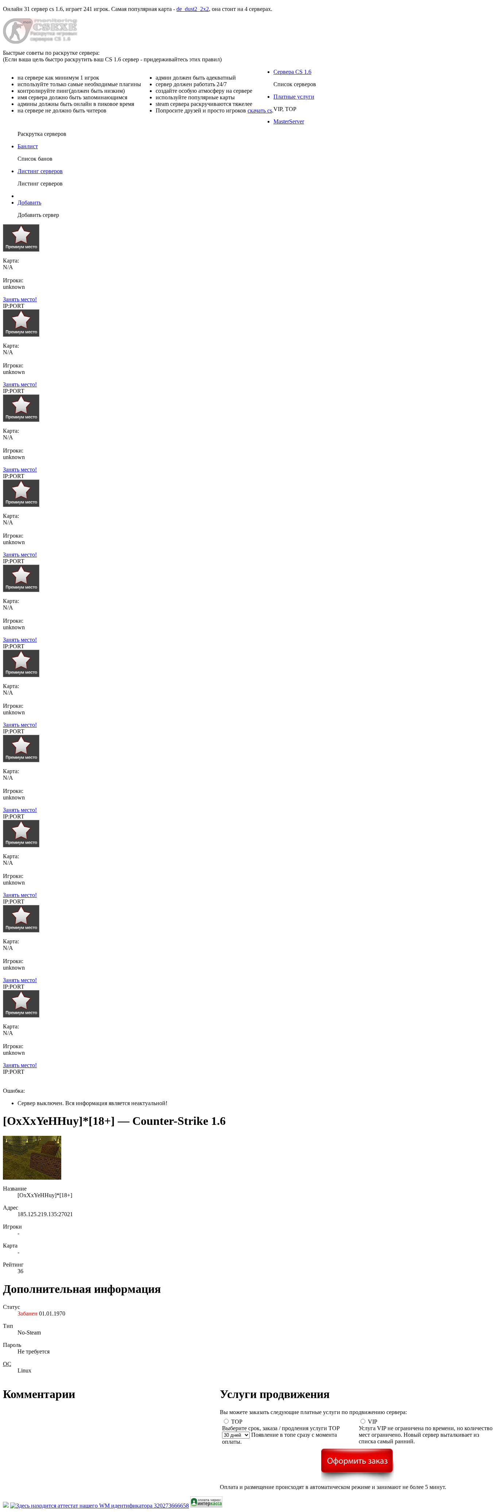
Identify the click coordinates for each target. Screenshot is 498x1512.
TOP (236, 1422)
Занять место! (20, 299)
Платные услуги (293, 96)
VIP (372, 1422)
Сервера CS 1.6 (292, 72)
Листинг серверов (40, 171)
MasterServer (288, 121)
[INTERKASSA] (206, 1506)
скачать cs (260, 110)
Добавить (29, 202)
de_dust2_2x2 (192, 9)
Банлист (27, 146)
